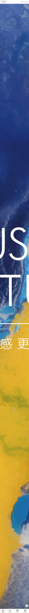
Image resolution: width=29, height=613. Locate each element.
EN (22, 2)
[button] (12, 607)
